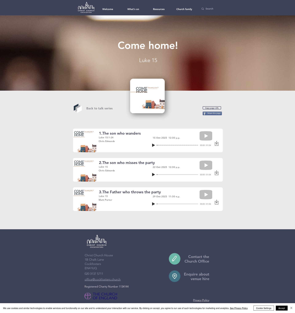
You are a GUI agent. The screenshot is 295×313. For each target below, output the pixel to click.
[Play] (153, 145)
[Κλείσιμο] (291, 308)
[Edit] (174, 259)
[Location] (174, 276)
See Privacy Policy (239, 308)
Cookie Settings (263, 308)
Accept (281, 308)
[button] (107, 9)
